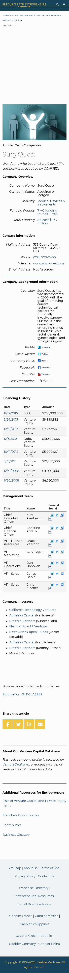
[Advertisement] (34, 66)
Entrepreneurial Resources (34, 896)
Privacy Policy (25, 876)
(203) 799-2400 (44, 257)
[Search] (57, 4)
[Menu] (63, 4)
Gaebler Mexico (46, 916)
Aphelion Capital (21, 615)
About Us (31, 868)
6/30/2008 (11, 480)
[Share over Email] (40, 724)
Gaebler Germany (22, 944)
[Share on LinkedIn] (29, 724)
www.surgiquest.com (49, 263)
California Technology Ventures (32, 610)
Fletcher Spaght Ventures (28, 626)
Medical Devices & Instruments (51, 202)
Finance (6, 15)
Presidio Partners (22, 621)
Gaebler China (49, 944)
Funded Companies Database (46, 15)
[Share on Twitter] (18, 724)
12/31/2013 (11, 429)
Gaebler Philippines (34, 924)
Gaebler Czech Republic (34, 936)
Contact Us (46, 876)
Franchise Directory (33, 888)
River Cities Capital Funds (28, 632)
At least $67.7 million (47, 221)
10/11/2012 (11, 451)
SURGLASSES (32, 694)
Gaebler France (20, 916)
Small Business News (34, 904)
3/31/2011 (10, 461)
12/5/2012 (10, 438)
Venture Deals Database (21, 15)
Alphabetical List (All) (12, 20)
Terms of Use (49, 868)
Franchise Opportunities (21, 815)
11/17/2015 (11, 413)
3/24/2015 (11, 419)
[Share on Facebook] (8, 724)
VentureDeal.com (16, 764)
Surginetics (11, 694)
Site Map (14, 868)
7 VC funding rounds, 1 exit (47, 212)
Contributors (12, 825)
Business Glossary (16, 835)
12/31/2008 (11, 471)
